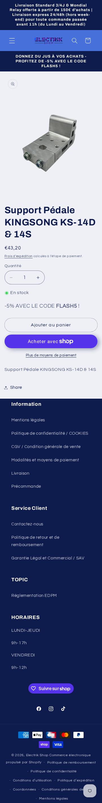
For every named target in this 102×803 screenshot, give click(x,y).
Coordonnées (24, 789)
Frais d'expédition (19, 256)
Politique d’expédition (76, 780)
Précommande (26, 486)
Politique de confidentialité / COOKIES (49, 433)
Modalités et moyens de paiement (45, 460)
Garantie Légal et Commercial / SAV (47, 558)
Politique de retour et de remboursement (35, 541)
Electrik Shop (37, 755)
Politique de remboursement (71, 762)
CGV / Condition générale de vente (46, 447)
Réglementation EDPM (34, 595)
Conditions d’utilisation (32, 780)
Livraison (20, 473)
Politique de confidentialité (54, 771)
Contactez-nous (27, 524)
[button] (11, 40)
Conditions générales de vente (68, 789)
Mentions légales (28, 420)
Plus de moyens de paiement (51, 355)
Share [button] (16, 387)
